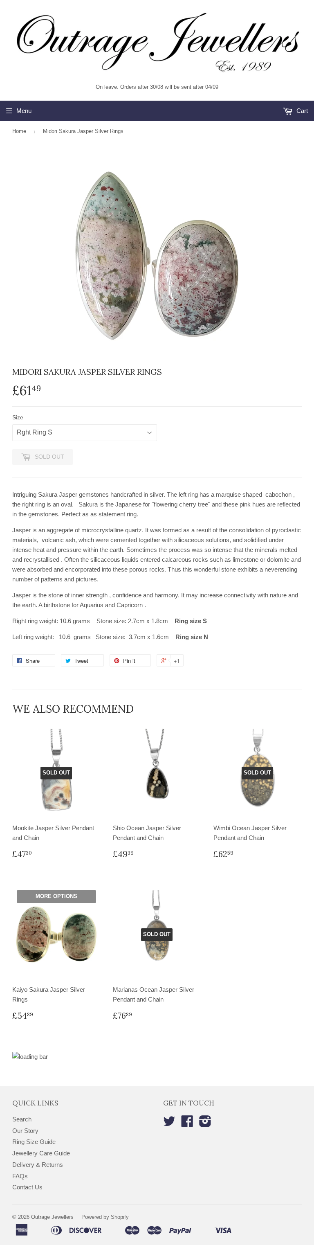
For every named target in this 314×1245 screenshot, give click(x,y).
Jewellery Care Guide (41, 1153)
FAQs (20, 1176)
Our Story (25, 1130)
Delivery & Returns (37, 1164)
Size (17, 417)
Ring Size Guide (34, 1141)
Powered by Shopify (105, 1217)
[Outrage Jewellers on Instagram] (205, 1123)
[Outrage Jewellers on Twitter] (169, 1123)
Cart (301, 110)
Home (19, 131)
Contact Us (27, 1187)
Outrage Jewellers (52, 1217)
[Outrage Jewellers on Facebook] (187, 1123)
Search (21, 1119)
